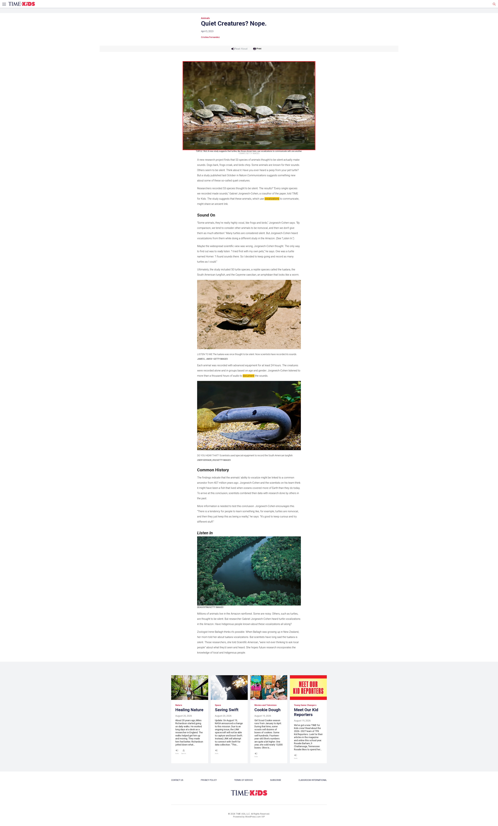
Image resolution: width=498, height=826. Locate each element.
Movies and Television (265, 705)
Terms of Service (243, 780)
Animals (205, 18)
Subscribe (275, 780)
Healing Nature (189, 709)
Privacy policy (209, 780)
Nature (178, 705)
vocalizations (272, 198)
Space (218, 705)
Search (494, 4)
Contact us (177, 780)
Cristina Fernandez (210, 37)
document (248, 375)
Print (259, 49)
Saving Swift (226, 709)
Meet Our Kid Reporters (306, 712)
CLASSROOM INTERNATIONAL (313, 780)
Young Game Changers (305, 705)
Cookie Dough (267, 709)
